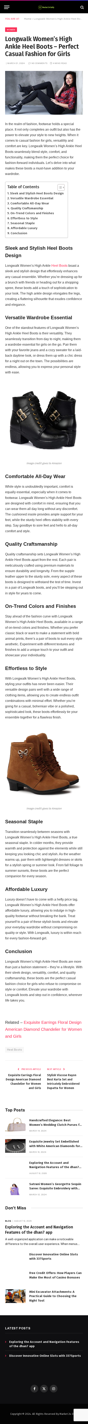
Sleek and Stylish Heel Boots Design (37, 193)
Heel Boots (59, 265)
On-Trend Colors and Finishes (32, 213)
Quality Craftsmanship (27, 208)
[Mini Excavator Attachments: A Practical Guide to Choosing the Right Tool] (15, 1296)
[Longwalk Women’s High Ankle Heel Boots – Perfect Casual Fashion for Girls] (44, 93)
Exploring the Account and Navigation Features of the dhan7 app (54, 1167)
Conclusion (19, 233)
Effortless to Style (24, 218)
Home (27, 18)
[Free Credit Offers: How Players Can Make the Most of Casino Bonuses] (15, 1277)
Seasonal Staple (22, 223)
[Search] (82, 7)
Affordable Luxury (24, 228)
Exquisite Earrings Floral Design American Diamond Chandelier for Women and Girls (43, 1029)
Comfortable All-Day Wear (29, 203)
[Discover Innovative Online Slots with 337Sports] (15, 1259)
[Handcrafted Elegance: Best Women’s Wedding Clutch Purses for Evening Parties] (15, 1125)
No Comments (39, 63)
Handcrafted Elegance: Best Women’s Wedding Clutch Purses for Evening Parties (56, 1124)
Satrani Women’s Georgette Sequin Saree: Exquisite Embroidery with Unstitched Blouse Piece (55, 1188)
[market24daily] (46, 7)
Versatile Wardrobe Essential (31, 198)
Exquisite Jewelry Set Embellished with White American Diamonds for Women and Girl (54, 1146)
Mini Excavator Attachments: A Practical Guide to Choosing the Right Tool (53, 1296)
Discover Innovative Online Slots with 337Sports (45, 1356)
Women (11, 29)
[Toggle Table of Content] (59, 187)
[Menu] (6, 7)
